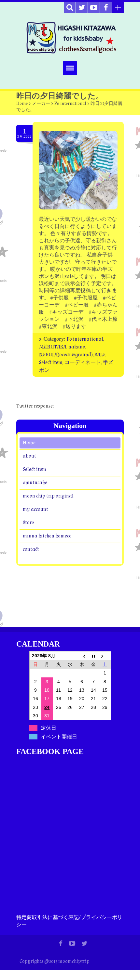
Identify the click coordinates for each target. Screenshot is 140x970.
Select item (51, 362)
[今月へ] (93, 655)
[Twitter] (82, 7)
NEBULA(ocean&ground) (66, 354)
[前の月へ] (82, 655)
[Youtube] (94, 7)
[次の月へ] (105, 655)
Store (28, 522)
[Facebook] (106, 7)
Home (22, 104)
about (29, 455)
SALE (100, 354)
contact (31, 549)
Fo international (70, 104)
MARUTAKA (52, 347)
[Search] (70, 7)
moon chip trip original (48, 495)
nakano (76, 347)
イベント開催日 (59, 736)
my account (35, 509)
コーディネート (82, 362)
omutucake (35, 482)
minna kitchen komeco (47, 535)
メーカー (41, 104)
